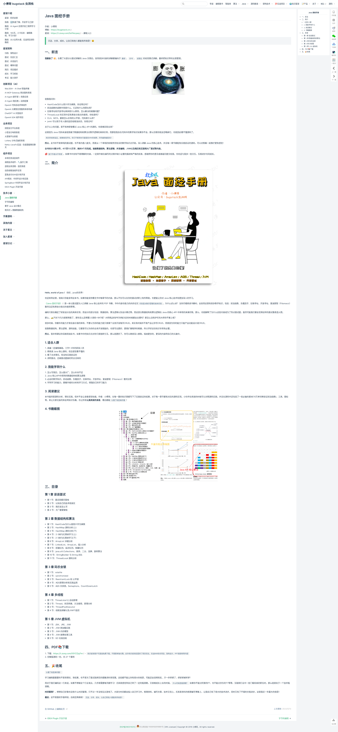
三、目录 (305, 33)
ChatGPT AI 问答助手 (14, 113)
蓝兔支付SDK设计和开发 (15, 174)
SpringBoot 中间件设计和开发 (17, 183)
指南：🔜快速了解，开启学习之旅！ (20, 22)
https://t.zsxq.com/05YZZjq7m (69, 653)
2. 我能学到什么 (309, 25)
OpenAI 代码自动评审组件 (16, 105)
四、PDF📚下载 (307, 49)
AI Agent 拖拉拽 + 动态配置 (16, 101)
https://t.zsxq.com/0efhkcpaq (66, 33)
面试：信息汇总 (11, 57)
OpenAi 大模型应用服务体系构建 (18, 109)
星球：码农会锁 (11, 18)
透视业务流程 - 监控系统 (15, 166)
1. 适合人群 (307, 22)
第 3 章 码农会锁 (310, 41)
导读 (211, 4)
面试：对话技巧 (11, 61)
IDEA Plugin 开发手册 (14, 187)
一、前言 (305, 17)
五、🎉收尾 (306, 52)
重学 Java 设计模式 (13, 206)
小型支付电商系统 (12, 132)
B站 (323, 4)
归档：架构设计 (11, 53)
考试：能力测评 (11, 78)
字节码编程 (9, 202)
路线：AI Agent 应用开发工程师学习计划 (20, 27)
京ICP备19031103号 (127, 727)
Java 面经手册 (11, 198)
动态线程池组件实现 (13, 170)
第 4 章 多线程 (309, 44)
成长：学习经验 (11, 74)
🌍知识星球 (294, 4)
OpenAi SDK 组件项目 (14, 117)
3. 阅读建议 (308, 28)
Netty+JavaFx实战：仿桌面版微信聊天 (20, 145)
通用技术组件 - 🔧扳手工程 (16, 162)
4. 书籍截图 (308, 30)
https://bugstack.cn (61, 29)
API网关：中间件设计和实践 (16, 179)
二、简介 (305, 19)
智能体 (228, 4)
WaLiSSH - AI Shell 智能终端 (17, 88)
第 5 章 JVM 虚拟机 (311, 46)
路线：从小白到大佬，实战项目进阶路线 (19, 41)
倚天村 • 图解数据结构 (14, 210)
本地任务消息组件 (12, 158)
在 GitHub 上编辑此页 (55, 709)
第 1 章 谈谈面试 (309, 36)
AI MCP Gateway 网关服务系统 (18, 93)
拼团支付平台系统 (12, 128)
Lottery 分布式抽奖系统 (15, 140)
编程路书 (219, 4)
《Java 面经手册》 (54, 303)
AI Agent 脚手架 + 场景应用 (16, 97)
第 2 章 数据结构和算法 (312, 38)
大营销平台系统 (11, 136)
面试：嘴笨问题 (11, 65)
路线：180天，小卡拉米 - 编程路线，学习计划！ (18, 34)
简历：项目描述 (11, 69)
